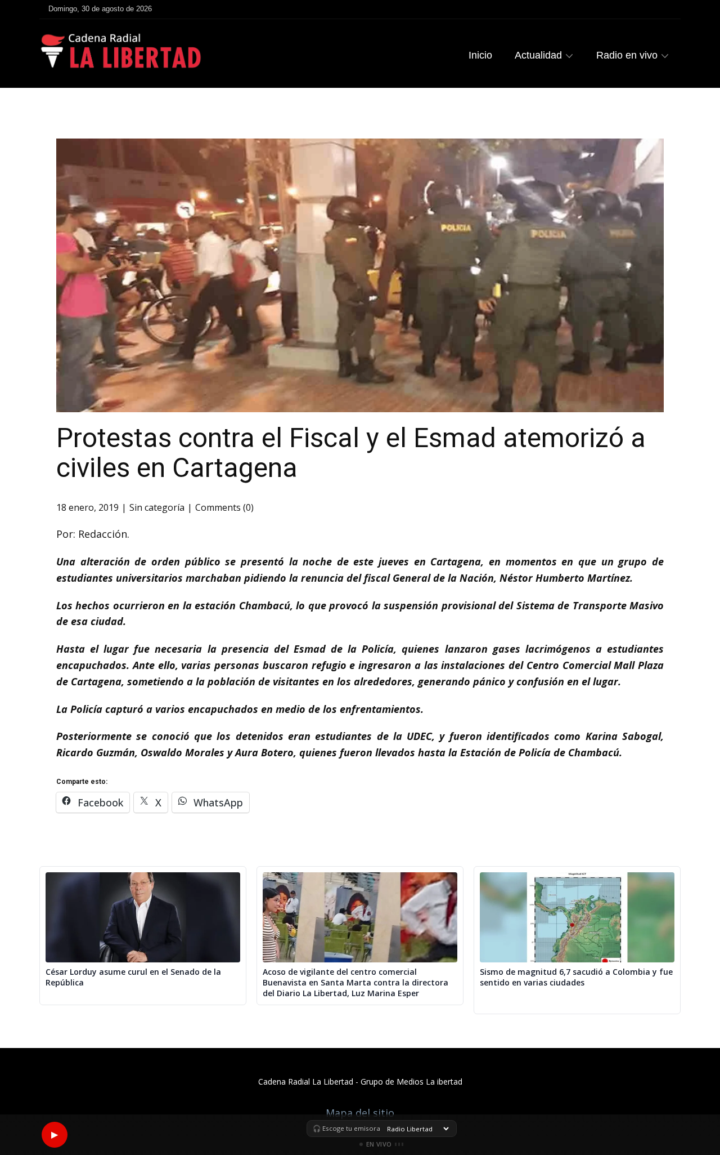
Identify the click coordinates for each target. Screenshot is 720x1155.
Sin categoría (156, 507)
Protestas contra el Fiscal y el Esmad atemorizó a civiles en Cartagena (351, 453)
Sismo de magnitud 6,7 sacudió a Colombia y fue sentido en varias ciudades (576, 977)
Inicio (480, 55)
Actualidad (538, 55)
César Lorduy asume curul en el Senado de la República (133, 977)
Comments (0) (224, 507)
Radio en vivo (627, 55)
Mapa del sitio (360, 1113)
